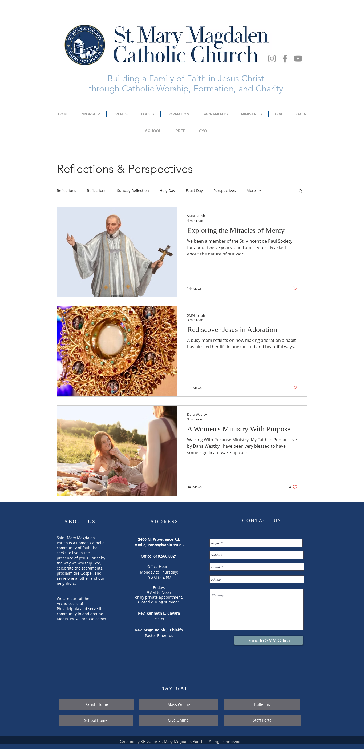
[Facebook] (285, 58)
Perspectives (224, 190)
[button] (300, 191)
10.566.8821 (166, 556)
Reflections (66, 190)
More (251, 190)
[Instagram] (272, 58)
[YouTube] (298, 58)
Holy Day (167, 190)
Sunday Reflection (133, 190)
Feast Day (194, 190)
